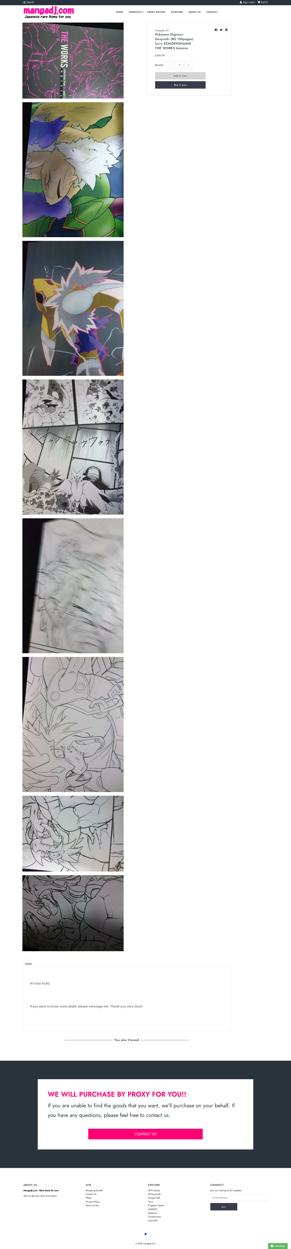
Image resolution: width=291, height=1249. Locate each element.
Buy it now (180, 85)
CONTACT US (145, 1134)
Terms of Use (92, 1205)
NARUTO (152, 1209)
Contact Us (91, 1194)
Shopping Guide (94, 1190)
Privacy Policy (93, 1201)
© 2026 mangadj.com (145, 1243)
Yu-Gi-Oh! (153, 1220)
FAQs (88, 1197)
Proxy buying (156, 12)
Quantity (159, 65)
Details (28, 963)
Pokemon (152, 1213)
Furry (150, 1201)
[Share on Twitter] (221, 30)
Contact (212, 12)
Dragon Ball (154, 1197)
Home (119, 12)
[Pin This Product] (226, 30)
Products (135, 12)
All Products (154, 1190)
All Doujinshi (154, 1194)
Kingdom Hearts (156, 1205)
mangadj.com (162, 30)
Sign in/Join (248, 2)
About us (195, 12)
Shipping (177, 12)
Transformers (154, 1216)
